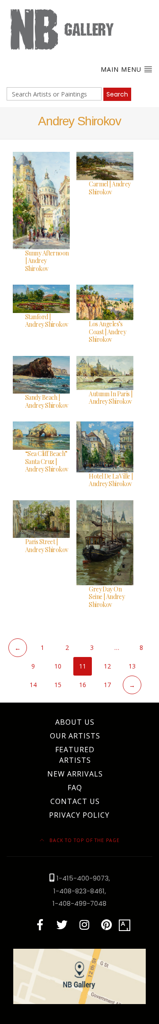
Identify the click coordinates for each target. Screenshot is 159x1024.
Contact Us (75, 801)
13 (132, 666)
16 (82, 684)
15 (57, 684)
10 (57, 666)
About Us (75, 722)
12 (107, 666)
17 (107, 684)
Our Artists (75, 736)
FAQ (75, 787)
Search (117, 94)
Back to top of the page (84, 840)
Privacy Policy (79, 815)
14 (33, 684)
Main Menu (122, 69)
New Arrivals (75, 774)
